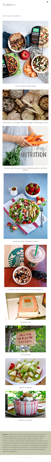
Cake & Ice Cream (25, 420)
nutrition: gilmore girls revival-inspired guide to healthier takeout (25, 169)
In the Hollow (25, 355)
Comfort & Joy (25, 322)
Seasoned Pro (30, 457)
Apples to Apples (25, 387)
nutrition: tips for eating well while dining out (25, 290)
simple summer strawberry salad (25, 241)
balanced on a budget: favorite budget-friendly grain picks (25, 123)
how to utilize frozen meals (25, 86)
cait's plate (9, 4)
